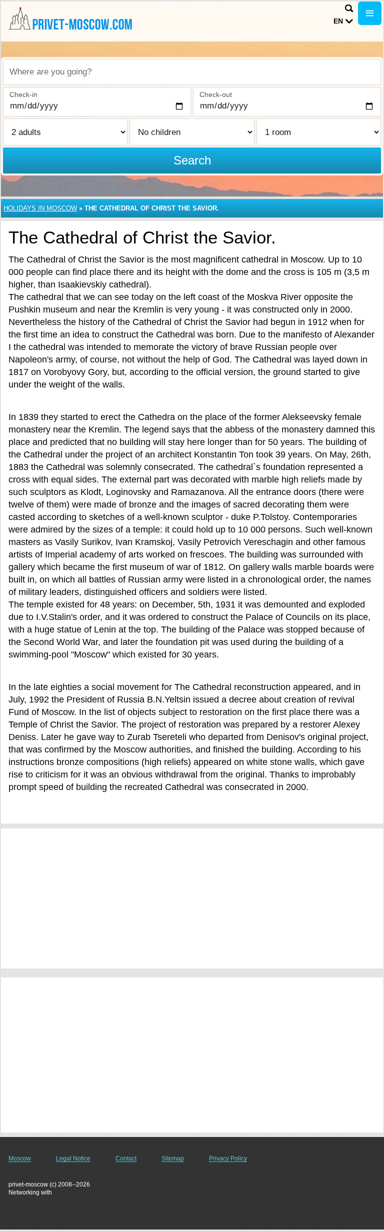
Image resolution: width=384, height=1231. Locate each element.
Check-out (216, 94)
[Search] (349, 8)
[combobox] (192, 72)
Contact (126, 1158)
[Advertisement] (192, 898)
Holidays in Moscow (40, 208)
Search (192, 160)
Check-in (24, 94)
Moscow (19, 1158)
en (338, 21)
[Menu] (370, 13)
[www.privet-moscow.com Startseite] (70, 21)
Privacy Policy (228, 1158)
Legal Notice (73, 1158)
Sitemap (173, 1158)
